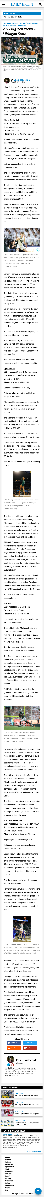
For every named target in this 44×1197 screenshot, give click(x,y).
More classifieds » (34, 1151)
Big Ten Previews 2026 (13, 17)
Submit (8, 1162)
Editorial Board (8, 1175)
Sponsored (9, 1167)
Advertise (9, 1164)
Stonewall (9, 1171)
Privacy (8, 1178)
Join (6, 1190)
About (7, 1157)
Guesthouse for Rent (11, 1134)
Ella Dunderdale (22, 80)
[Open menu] (3, 4)
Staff (7, 1169)
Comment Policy (9, 1182)
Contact (8, 1160)
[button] (40, 4)
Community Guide (9, 1186)
